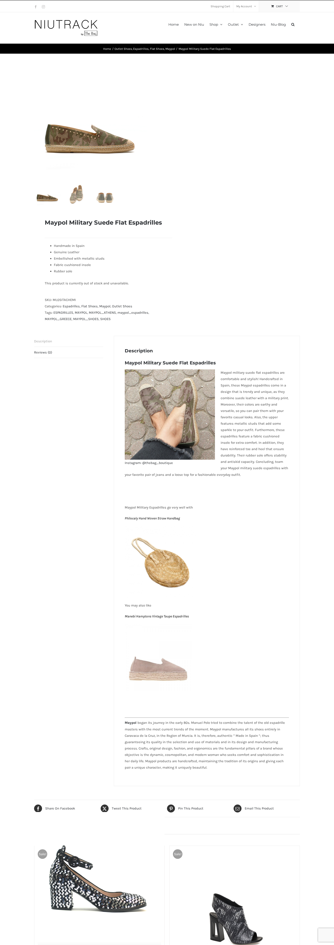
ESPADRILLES (63, 313)
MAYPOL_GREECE (58, 319)
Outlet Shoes (122, 306)
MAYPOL (81, 313)
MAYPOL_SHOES (86, 319)
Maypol (104, 306)
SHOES (105, 319)
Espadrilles (71, 306)
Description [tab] (43, 341)
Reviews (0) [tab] (43, 352)
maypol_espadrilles (132, 313)
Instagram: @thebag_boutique (149, 463)
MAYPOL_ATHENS (102, 313)
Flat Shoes (89, 306)
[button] (292, 24)
